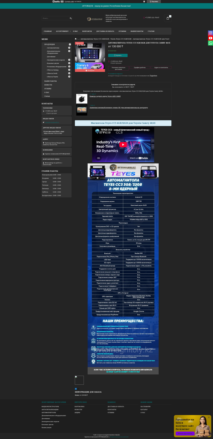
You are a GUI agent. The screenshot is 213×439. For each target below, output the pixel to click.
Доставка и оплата (105, 31)
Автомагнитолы (53, 48)
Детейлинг (51, 57)
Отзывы (122, 31)
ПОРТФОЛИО (79, 406)
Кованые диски (53, 63)
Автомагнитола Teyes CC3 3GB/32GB (95, 39)
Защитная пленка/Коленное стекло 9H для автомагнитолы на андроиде (119, 108)
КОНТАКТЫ (112, 409)
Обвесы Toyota (52, 77)
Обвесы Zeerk (52, 73)
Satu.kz (117, 435)
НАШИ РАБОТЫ (50, 81)
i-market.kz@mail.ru (52, 122)
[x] (78, 389)
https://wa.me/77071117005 (53, 133)
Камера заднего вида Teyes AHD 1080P (105, 96)
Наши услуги (46, 427)
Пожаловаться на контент (119, 437)
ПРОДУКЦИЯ (49, 44)
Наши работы (137, 31)
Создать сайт (69, 1)
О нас (75, 31)
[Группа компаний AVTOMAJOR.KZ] (94, 18)
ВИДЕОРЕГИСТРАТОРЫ (50, 406)
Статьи (151, 31)
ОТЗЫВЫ (47, 89)
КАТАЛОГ (144, 409)
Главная (48, 31)
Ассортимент (62, 31)
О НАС (46, 92)
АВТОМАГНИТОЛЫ (49, 412)
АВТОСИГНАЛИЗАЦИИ (50, 409)
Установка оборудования (56, 67)
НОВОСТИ (48, 85)
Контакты (87, 31)
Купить (119, 55)
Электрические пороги (56, 60)
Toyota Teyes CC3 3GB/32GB (120, 39)
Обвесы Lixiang (52, 70)
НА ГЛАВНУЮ (146, 406)
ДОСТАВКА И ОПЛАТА (116, 406)
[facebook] (76, 389)
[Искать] (71, 18)
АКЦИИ (77, 412)
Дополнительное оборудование (53, 52)
